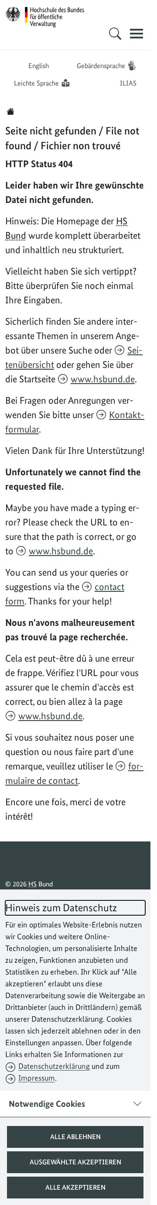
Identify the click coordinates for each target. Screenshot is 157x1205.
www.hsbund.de (103, 379)
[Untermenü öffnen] (115, 33)
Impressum (36, 1077)
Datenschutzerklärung (54, 1066)
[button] (75, 1137)
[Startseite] (10, 111)
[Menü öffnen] (136, 33)
